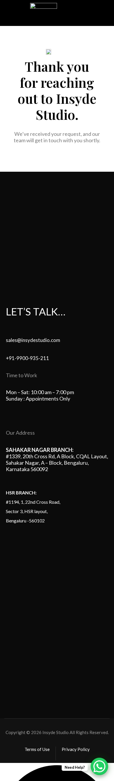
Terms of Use (37, 749)
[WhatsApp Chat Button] (99, 766)
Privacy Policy (76, 749)
